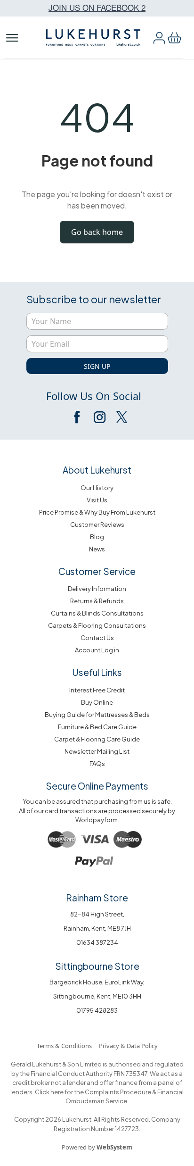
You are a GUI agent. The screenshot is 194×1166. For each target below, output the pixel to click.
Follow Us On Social (93, 396)
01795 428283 (97, 1010)
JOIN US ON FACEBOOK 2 (97, 7)
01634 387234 (97, 942)
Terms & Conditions (64, 1045)
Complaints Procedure (117, 1092)
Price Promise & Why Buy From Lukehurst (97, 512)
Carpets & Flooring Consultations (97, 625)
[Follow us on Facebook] (78, 417)
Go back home (97, 232)
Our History (97, 487)
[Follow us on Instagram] (99, 417)
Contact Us (97, 637)
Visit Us (97, 500)
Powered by (97, 1147)
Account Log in (97, 650)
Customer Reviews (97, 524)
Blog (97, 537)
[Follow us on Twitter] (121, 417)
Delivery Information (97, 588)
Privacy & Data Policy (128, 1045)
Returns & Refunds (97, 601)
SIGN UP (97, 366)
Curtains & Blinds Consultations (97, 613)
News (97, 549)
